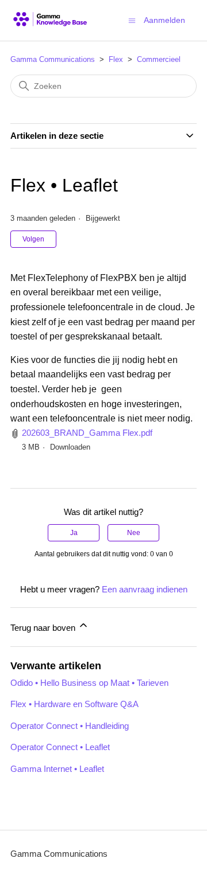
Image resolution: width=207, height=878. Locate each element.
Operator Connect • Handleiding (69, 726)
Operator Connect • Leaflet (60, 747)
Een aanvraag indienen (144, 589)
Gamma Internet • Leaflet (57, 769)
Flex (116, 59)
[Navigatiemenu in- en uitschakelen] (132, 20)
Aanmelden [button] (164, 20)
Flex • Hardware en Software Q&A (74, 704)
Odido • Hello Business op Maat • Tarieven (89, 683)
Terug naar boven (44, 628)
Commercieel (159, 59)
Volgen (33, 239)
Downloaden (70, 447)
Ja (74, 533)
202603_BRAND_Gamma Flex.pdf (87, 433)
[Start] (50, 20)
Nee (133, 533)
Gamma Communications (52, 59)
